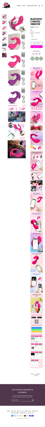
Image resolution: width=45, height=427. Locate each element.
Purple (32, 36)
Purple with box (34, 39)
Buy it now (37, 46)
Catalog (19, 5)
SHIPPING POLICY (23, 413)
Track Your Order (31, 413)
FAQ (22, 411)
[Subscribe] (32, 400)
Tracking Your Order (32, 5)
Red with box (37, 32)
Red (32, 32)
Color (31, 30)
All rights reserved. (26, 418)
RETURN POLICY (35, 411)
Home (23, 5)
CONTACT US (13, 411)
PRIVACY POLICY (28, 411)
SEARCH (8, 411)
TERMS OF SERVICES (15, 413)
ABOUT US (19, 411)
